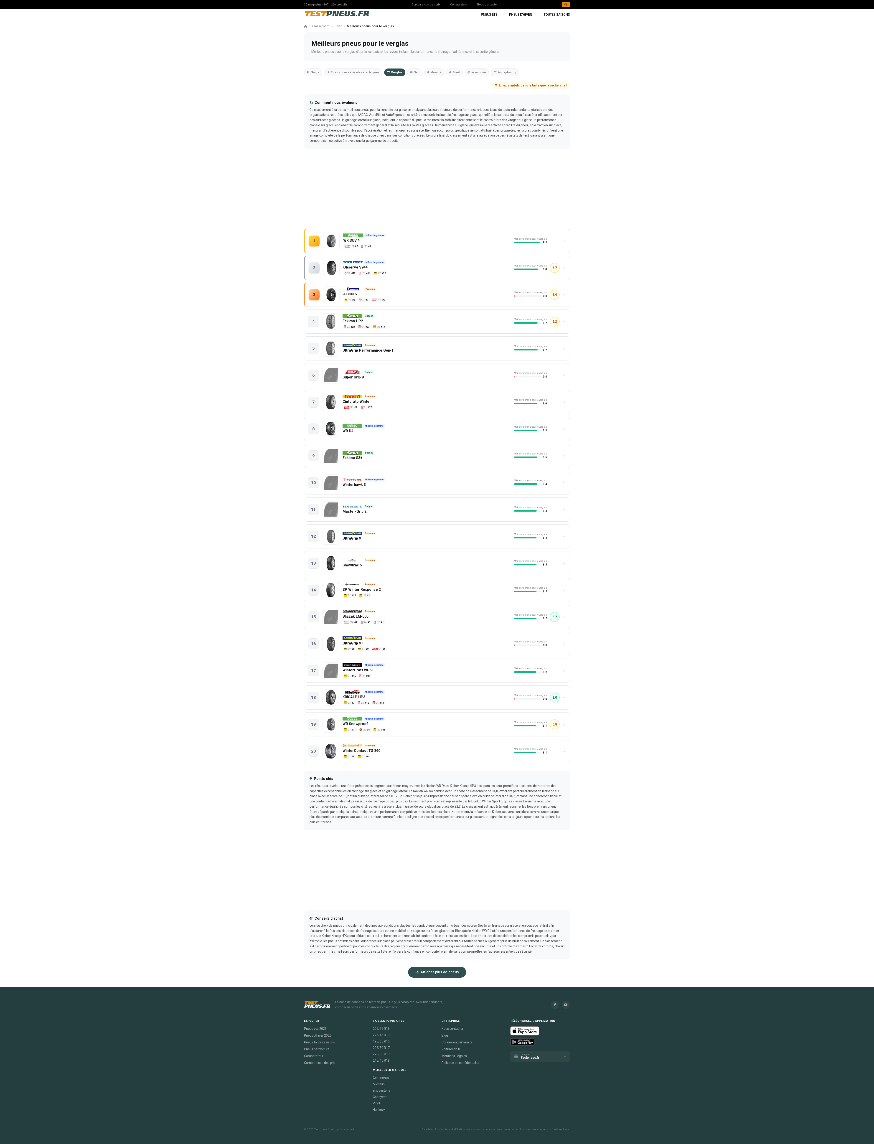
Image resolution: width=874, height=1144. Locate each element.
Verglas (396, 72)
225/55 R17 (381, 1054)
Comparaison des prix (426, 4)
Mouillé (435, 72)
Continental (381, 1078)
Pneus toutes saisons (319, 1042)
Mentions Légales (454, 1056)
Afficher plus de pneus (439, 972)
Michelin (379, 1084)
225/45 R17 (381, 1035)
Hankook (379, 1109)
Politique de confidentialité (461, 1063)
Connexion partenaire (457, 1042)
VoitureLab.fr (451, 1049)
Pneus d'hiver (520, 14)
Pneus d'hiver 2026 (317, 1035)
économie (478, 72)
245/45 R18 (381, 1060)
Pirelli (377, 1103)
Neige (315, 72)
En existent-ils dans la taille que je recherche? (533, 85)
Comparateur (458, 4)
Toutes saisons (557, 14)
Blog (445, 1035)
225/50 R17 (381, 1048)
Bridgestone (381, 1090)
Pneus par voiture (316, 1049)
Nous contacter (487, 4)
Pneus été (489, 14)
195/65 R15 (381, 1041)
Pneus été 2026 (315, 1028)
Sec (416, 72)
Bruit (456, 72)
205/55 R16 (381, 1028)
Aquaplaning (507, 72)
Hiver (338, 26)
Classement (321, 26)
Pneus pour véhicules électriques (355, 72)
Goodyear (380, 1097)
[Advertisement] (437, 193)
